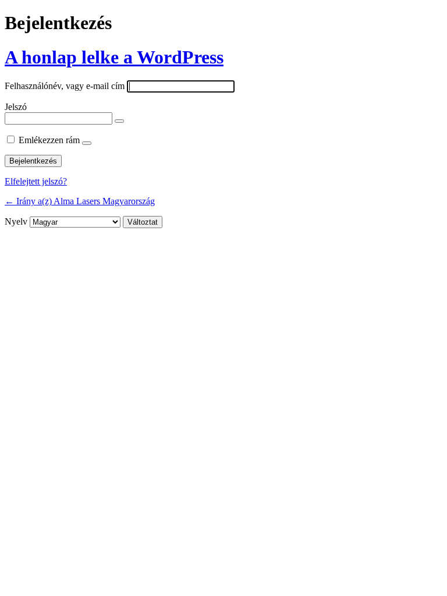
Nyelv (16, 221)
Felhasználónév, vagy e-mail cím (65, 86)
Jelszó (16, 107)
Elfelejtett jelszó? (36, 181)
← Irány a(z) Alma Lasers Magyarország (80, 201)
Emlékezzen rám (49, 140)
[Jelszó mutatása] (119, 121)
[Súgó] (86, 143)
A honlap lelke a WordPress (114, 57)
